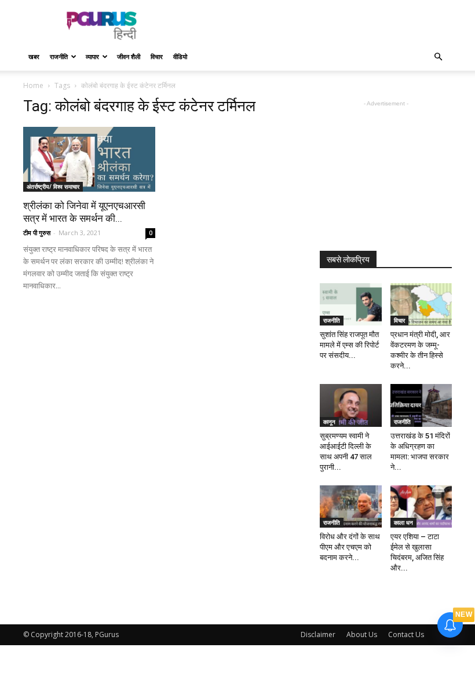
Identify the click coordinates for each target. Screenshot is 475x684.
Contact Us (406, 634)
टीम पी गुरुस (36, 232)
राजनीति (59, 56)
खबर (33, 56)
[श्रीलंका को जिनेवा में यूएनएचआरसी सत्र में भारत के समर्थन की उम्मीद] (89, 159)
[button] (438, 57)
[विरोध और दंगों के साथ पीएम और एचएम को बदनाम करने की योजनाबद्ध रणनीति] (351, 506)
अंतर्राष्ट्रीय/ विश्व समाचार (53, 186)
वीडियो (180, 56)
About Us (361, 634)
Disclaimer (318, 634)
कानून (329, 422)
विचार (157, 56)
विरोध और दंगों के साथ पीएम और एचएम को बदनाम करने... (350, 547)
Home (33, 85)
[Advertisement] (315, 25)
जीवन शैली (128, 56)
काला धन (403, 522)
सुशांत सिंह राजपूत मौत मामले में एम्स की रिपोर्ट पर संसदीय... (349, 345)
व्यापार (92, 56)
